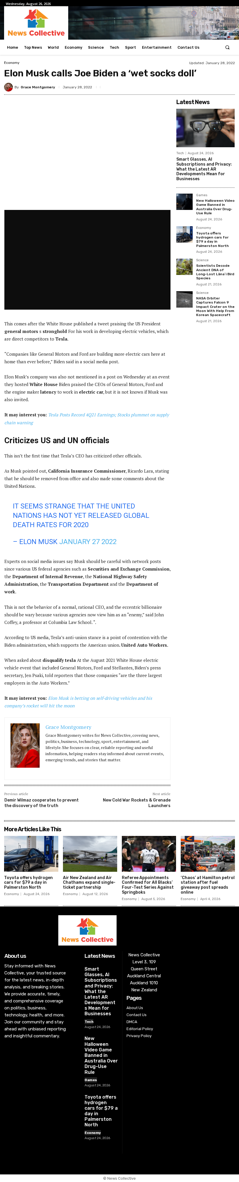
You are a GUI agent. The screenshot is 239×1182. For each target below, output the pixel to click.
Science (202, 260)
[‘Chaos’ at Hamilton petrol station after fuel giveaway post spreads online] (208, 854)
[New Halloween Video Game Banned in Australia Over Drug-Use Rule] (184, 202)
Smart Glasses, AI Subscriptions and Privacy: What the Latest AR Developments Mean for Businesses (204, 169)
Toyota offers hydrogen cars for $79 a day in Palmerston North (212, 239)
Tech (180, 153)
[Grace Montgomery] (9, 87)
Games (201, 195)
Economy (12, 62)
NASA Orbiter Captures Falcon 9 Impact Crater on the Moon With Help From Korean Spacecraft (215, 306)
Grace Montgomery (38, 87)
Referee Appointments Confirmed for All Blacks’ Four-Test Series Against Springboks (148, 885)
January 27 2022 (88, 542)
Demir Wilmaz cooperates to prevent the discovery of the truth (41, 803)
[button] (227, 47)
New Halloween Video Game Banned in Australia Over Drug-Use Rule (215, 207)
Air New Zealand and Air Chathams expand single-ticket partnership (89, 882)
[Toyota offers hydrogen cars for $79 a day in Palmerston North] (184, 234)
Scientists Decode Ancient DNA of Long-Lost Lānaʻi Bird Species (215, 272)
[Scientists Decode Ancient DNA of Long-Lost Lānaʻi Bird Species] (184, 267)
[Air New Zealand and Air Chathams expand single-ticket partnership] (90, 854)
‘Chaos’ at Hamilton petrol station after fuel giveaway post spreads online (208, 885)
